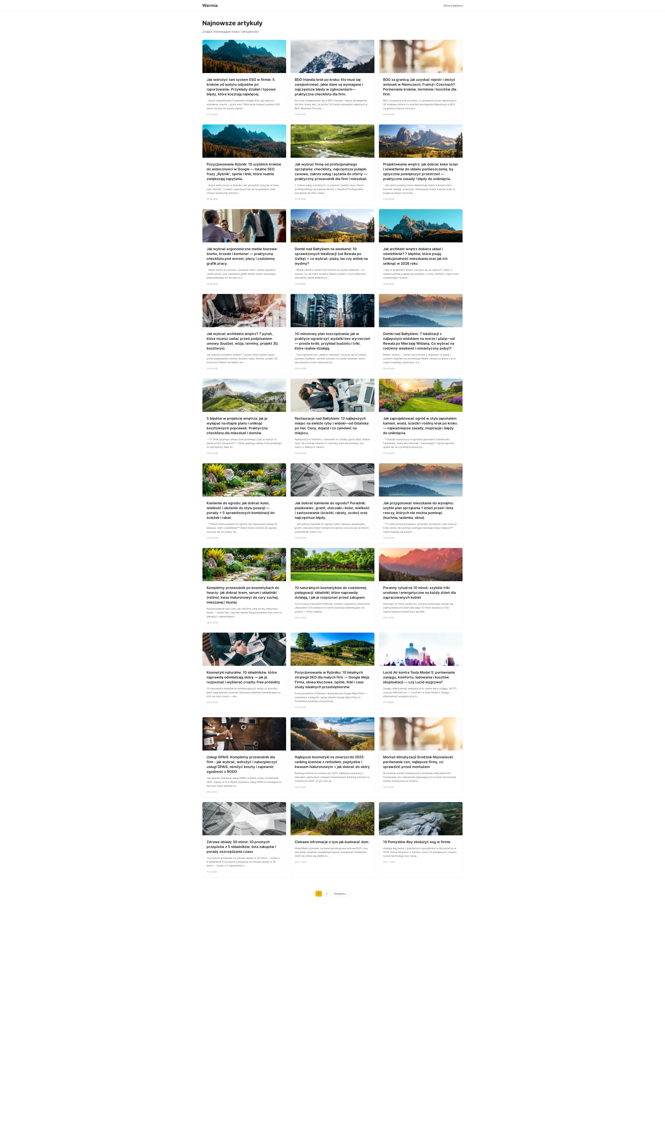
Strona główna (453, 5)
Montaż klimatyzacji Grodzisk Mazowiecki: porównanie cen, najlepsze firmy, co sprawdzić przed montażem (418, 762)
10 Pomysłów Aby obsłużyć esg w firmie (416, 842)
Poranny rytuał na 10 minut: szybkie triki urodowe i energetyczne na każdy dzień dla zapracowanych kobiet (419, 593)
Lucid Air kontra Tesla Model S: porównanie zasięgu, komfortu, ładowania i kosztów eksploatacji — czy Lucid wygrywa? (419, 677)
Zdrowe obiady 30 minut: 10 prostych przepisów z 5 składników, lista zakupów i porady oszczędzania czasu (241, 847)
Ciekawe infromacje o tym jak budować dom (332, 842)
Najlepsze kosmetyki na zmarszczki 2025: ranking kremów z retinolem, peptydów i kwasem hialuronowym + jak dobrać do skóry (332, 762)
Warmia (210, 5)
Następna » (340, 893)
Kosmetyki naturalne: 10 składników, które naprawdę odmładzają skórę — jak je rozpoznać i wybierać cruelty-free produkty (243, 677)
